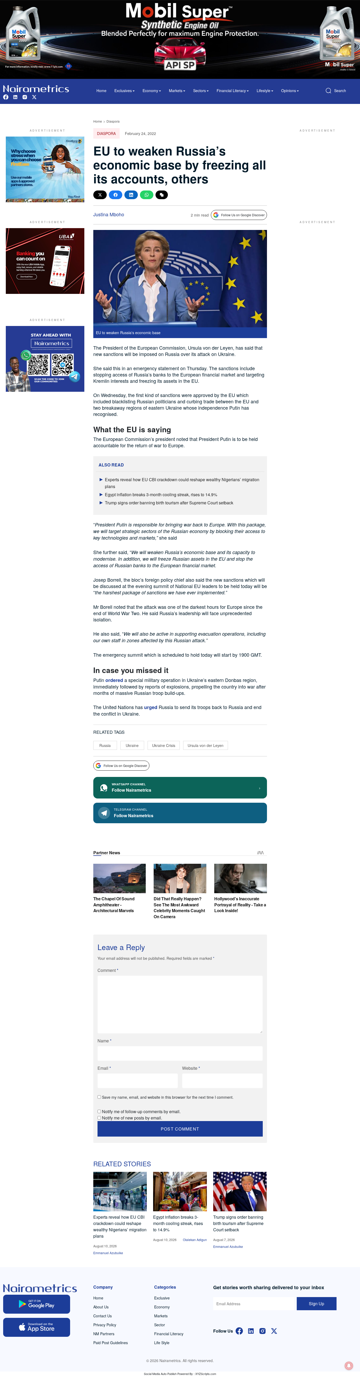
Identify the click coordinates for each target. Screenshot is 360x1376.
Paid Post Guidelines (110, 1342)
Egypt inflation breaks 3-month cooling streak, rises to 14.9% (161, 494)
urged (150, 707)
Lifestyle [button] (263, 90)
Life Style (161, 1342)
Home (101, 90)
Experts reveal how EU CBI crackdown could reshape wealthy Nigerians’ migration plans (120, 1226)
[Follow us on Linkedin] (15, 96)
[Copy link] (161, 194)
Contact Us (102, 1315)
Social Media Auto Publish (160, 1374)
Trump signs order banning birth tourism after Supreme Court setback (169, 503)
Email (104, 1068)
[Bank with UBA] (45, 261)
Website (191, 1068)
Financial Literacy (168, 1333)
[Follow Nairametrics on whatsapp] (45, 359)
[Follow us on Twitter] (34, 96)
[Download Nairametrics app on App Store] (36, 1327)
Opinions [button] (288, 90)
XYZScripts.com (205, 1374)
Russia (105, 745)
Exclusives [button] (123, 90)
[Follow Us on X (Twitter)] (274, 1330)
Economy (162, 1306)
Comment (108, 970)
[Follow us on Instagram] (24, 96)
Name (104, 1041)
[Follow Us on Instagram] (262, 1330)
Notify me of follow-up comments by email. (141, 1111)
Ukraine (132, 745)
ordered (114, 680)
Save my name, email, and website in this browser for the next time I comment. (167, 1097)
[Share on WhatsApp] (146, 194)
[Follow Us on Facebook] (239, 1330)
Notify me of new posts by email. (132, 1118)
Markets (161, 1315)
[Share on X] (100, 194)
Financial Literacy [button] (231, 90)
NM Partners (103, 1333)
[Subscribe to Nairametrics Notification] (349, 1366)
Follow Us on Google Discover (243, 215)
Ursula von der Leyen (205, 745)
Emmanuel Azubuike (108, 1253)
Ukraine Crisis (163, 745)
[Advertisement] (315, 169)
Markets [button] (175, 90)
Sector (159, 1324)
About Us (101, 1306)
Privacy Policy (104, 1324)
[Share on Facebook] (115, 194)
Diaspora (113, 121)
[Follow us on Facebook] (5, 96)
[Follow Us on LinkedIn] (251, 1330)
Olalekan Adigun (195, 1239)
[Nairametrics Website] (36, 88)
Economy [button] (150, 90)
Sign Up (316, 1303)
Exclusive (162, 1297)
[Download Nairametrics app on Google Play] (36, 1304)
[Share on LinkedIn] (131, 194)
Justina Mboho (108, 214)
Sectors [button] (199, 90)
